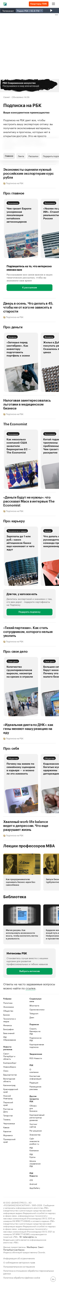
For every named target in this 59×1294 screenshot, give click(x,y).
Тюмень (6, 1119)
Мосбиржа (32, 1246)
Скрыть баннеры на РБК (35, 1031)
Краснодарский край (9, 1090)
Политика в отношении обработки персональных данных (28, 1272)
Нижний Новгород (7, 1097)
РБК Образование (9, 1038)
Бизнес (48, 530)
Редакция (34, 1082)
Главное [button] (9, 156)
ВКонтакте (34, 1005)
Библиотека (14, 897)
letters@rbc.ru (30, 1236)
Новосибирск (9, 1066)
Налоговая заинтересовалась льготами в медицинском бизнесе (27, 404)
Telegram (34, 1013)
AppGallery (34, 1187)
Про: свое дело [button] (15, 651)
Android (33, 1184)
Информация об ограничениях (19, 1258)
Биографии (8, 1029)
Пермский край (8, 1103)
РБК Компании (34, 1149)
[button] (29, 85)
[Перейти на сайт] (29, 85)
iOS (31, 1180)
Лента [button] (21, 156)
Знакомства (34, 1134)
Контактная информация (34, 1077)
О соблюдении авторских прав (19, 1262)
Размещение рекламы (34, 1087)
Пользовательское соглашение (19, 1266)
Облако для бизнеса (33, 1108)
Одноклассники (36, 1009)
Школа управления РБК (34, 1163)
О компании (34, 1070)
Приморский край (9, 1140)
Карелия (7, 1131)
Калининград (9, 1085)
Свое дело (13, 661)
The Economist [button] (15, 424)
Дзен (32, 1017)
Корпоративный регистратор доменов (34, 1117)
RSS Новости (36, 1058)
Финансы (12, 336)
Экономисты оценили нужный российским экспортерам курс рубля (28, 173)
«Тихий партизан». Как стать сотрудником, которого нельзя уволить (28, 632)
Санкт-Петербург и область (9, 1056)
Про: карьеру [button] (14, 521)
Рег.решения (34, 1130)
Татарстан (8, 1115)
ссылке (30, 988)
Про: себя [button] (11, 748)
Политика (7, 1002)
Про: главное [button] (13, 193)
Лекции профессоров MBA (29, 846)
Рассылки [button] (33, 156)
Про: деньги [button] (12, 327)
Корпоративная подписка (36, 1045)
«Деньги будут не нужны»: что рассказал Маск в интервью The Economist (29, 501)
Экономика (13, 202)
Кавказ (6, 1127)
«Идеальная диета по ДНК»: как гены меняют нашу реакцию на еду (28, 729)
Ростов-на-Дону (8, 1110)
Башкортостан (9, 1074)
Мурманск (8, 1135)
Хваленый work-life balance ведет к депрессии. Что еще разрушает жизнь (25, 825)
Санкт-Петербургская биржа (23, 1248)
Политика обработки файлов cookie (21, 1277)
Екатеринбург (9, 1062)
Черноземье (9, 1123)
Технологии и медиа (17, 530)
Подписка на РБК (35, 1039)
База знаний (8, 1033)
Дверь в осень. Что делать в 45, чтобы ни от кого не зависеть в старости (28, 307)
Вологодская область (9, 1080)
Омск (5, 1070)
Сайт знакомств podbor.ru (34, 1141)
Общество (13, 758)
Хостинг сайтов (33, 1125)
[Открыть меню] (53, 4)
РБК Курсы (32, 1155)
